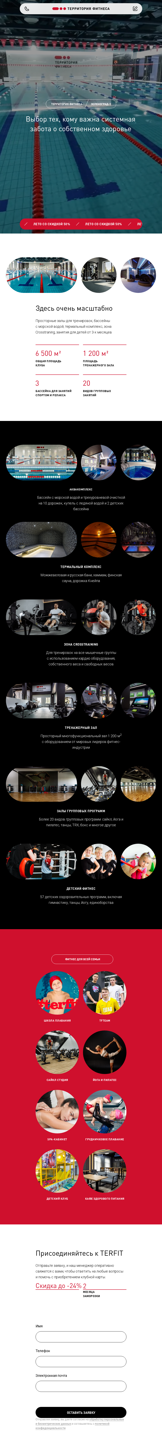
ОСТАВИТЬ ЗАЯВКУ (81, 1412)
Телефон (43, 1351)
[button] (27, 8)
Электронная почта (51, 1375)
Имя (39, 1326)
